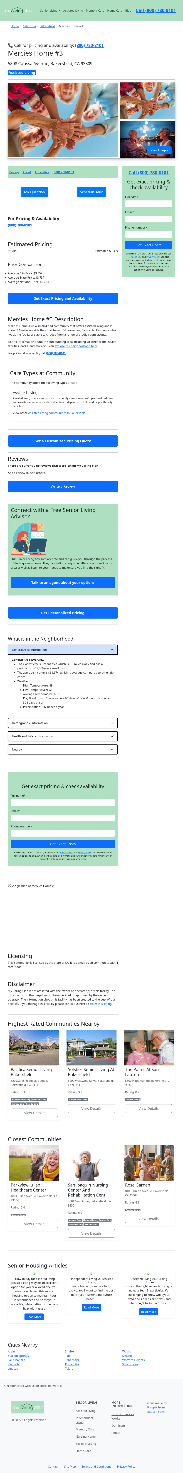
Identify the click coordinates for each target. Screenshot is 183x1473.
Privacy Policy (84, 852)
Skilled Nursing (86, 1444)
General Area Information (29, 650)
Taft (67, 1356)
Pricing (14, 172)
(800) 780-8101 (63, 172)
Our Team (118, 1426)
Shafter (70, 1351)
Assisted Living (73, 11)
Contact (53, 1467)
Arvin (11, 1351)
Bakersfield (47, 26)
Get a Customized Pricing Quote (62, 440)
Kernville (13, 1364)
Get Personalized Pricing (63, 612)
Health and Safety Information (32, 736)
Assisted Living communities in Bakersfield (57, 413)
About (27, 172)
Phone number (22, 826)
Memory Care (95, 11)
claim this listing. (101, 1004)
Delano (127, 1356)
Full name (18, 796)
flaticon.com (155, 1412)
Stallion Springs (18, 1356)
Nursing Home (86, 1436)
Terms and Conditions (96, 1467)
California (29, 26)
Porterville (72, 1364)
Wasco (126, 1351)
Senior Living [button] (49, 11)
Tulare (69, 1369)
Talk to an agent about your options (63, 582)
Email (15, 811)
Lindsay (13, 1369)
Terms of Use (66, 852)
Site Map (70, 1467)
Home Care (114, 11)
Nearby (17, 749)
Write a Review (63, 486)
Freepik (152, 1407)
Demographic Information (30, 723)
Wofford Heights (133, 1360)
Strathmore (130, 1364)
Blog (128, 11)
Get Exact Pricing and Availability (62, 298)
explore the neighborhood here (76, 346)
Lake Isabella (16, 1360)
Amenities (42, 172)
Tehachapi (72, 1360)
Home (15, 26)
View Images (159, 150)
